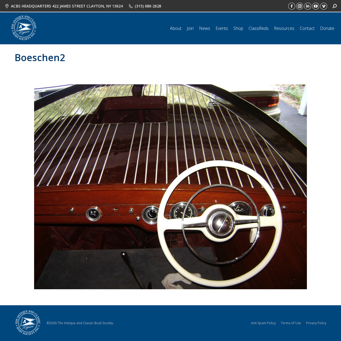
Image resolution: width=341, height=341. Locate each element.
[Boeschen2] (170, 186)
